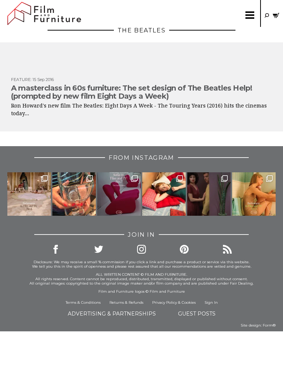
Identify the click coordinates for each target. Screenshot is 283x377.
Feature (21, 79)
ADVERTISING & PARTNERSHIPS (112, 313)
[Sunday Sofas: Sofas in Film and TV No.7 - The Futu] (119, 194)
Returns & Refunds (126, 302)
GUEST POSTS (197, 313)
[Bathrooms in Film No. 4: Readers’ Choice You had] (29, 194)
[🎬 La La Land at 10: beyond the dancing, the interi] (164, 194)
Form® (269, 325)
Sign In (211, 302)
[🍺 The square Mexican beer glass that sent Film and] (74, 194)
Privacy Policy (164, 302)
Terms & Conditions (83, 302)
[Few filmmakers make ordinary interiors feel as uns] (209, 194)
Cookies (189, 302)
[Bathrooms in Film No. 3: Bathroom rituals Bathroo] (254, 194)
